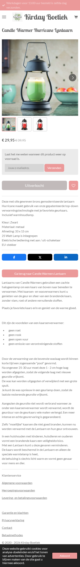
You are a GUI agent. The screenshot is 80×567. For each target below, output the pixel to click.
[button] (9, 124)
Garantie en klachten (15, 512)
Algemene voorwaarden (17, 483)
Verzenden (54, 168)
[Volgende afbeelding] (72, 77)
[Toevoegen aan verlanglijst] (73, 185)
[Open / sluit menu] (4, 17)
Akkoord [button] (65, 555)
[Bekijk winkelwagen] (76, 17)
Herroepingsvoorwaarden (18, 490)
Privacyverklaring (13, 520)
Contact (7, 527)
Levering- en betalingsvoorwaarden (24, 497)
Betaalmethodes (12, 535)
